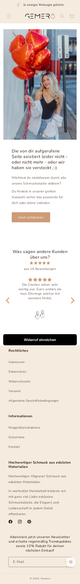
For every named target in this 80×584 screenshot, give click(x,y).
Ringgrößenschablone (24, 428)
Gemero (45, 578)
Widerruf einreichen (40, 340)
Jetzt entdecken (31, 217)
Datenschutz (17, 372)
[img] (40, 263)
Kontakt (14, 447)
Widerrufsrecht (19, 381)
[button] (8, 16)
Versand (14, 391)
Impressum (17, 362)
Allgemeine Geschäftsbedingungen (34, 401)
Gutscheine (17, 437)
